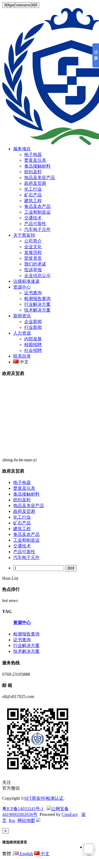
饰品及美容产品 (39, 177)
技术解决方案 (37, 310)
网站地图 (26, 820)
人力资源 (22, 333)
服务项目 (22, 148)
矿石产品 (33, 195)
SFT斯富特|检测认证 (44, 798)
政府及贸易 (35, 183)
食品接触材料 (37, 166)
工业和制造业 (37, 212)
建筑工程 (33, 200)
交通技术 (33, 218)
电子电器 (33, 154)
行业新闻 (33, 327)
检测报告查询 (37, 298)
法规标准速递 (26, 281)
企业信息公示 (37, 275)
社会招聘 (33, 350)
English (26, 853)
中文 (45, 853)
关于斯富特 (24, 235)
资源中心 (22, 287)
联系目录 (22, 356)
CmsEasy (70, 814)
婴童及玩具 (35, 160)
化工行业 (33, 189)
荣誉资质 (33, 258)
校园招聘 (33, 344)
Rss (12, 820)
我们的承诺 (35, 264)
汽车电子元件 (37, 229)
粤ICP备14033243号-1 (22, 808)
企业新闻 (33, 321)
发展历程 (33, 252)
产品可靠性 (35, 223)
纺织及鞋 (33, 171)
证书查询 (33, 292)
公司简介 (33, 241)
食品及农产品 (37, 206)
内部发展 (33, 339)
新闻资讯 (22, 315)
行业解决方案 (37, 304)
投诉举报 (33, 269)
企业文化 (33, 246)
